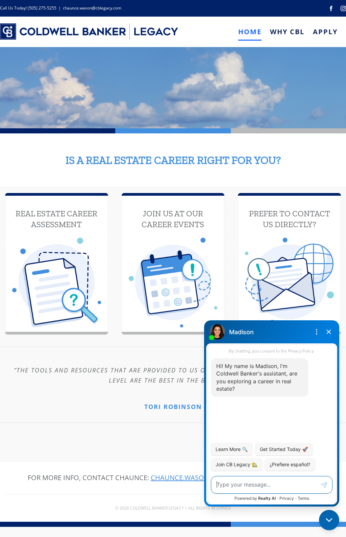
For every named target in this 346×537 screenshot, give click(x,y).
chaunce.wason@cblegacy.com (92, 8)
